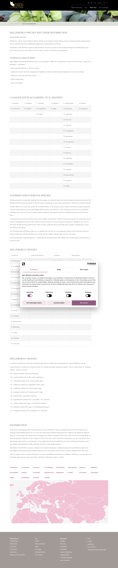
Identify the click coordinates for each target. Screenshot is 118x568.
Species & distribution (66, 552)
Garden (37, 541)
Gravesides (38, 549)
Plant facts (93, 7)
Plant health (63, 546)
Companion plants (40, 552)
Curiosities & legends (66, 557)
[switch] (49, 295)
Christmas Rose (14, 541)
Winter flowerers (76, 7)
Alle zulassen (84, 303)
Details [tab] (59, 269)
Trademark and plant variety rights (97, 549)
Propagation (63, 549)
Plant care (63, 544)
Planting (62, 541)
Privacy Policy (91, 547)
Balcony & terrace (40, 544)
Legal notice (91, 544)
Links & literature (65, 560)
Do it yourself (103, 7)
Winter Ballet (13, 544)
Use (86, 7)
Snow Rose (13, 546)
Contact (99, 3)
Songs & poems (64, 555)
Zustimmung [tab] (34, 269)
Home (11, 23)
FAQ (95, 3)
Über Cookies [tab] (84, 269)
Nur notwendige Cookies (34, 303)
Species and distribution (29, 23)
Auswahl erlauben (59, 303)
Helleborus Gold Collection (17, 555)
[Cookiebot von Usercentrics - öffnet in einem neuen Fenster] (88, 264)
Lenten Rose (13, 552)
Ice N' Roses (13, 549)
